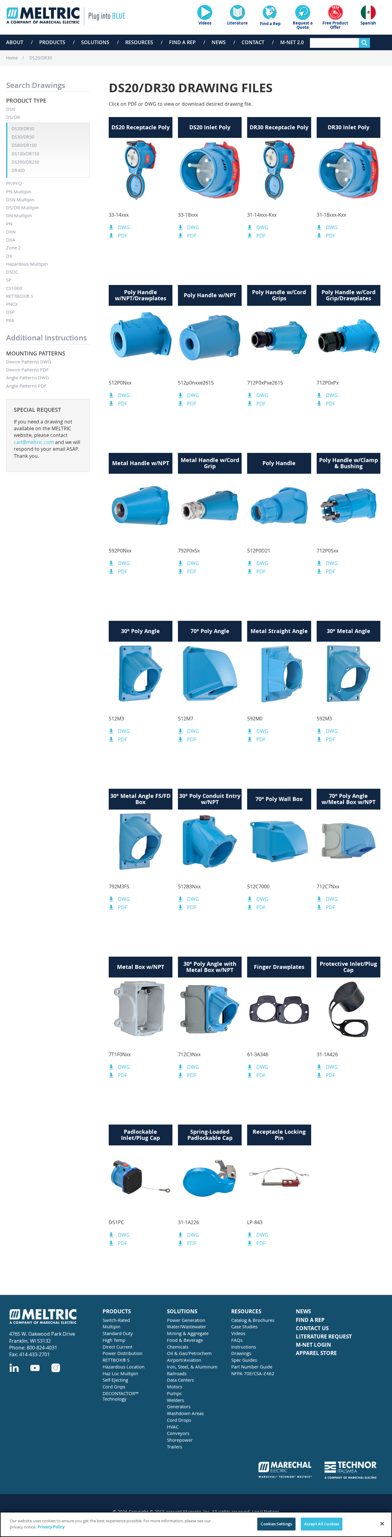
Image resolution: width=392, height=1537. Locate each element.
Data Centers (180, 1380)
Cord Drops (179, 1420)
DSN (10, 109)
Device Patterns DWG (28, 362)
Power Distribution (122, 1353)
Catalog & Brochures (252, 1320)
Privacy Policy (51, 1526)
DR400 (18, 170)
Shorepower (180, 1440)
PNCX (12, 304)
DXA (10, 240)
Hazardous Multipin (27, 264)
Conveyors (178, 1433)
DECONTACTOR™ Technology (121, 1396)
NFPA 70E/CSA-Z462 (252, 1373)
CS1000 (14, 288)
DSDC (12, 272)
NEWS (303, 1312)
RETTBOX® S (19, 296)
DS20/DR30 (40, 58)
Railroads (177, 1373)
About (14, 42)
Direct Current (117, 1346)
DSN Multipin (20, 199)
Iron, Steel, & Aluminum (192, 1366)
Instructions (243, 1346)
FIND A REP (310, 1320)
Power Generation (186, 1320)
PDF (122, 235)
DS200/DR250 (25, 162)
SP (8, 280)
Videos (238, 1333)
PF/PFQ (14, 183)
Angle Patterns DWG (27, 377)
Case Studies (244, 1326)
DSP (10, 312)
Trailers (174, 1446)
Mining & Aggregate (188, 1333)
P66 (10, 320)
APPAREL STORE (316, 1353)
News (219, 42)
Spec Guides (244, 1360)
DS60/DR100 (24, 145)
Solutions (95, 42)
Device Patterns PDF (27, 369)
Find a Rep (182, 42)
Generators (178, 1406)
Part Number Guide (251, 1366)
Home (12, 58)
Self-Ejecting (115, 1380)
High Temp (114, 1340)
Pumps (174, 1393)
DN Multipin (19, 215)
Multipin (111, 1326)
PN (9, 224)
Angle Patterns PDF (26, 386)
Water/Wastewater (186, 1326)
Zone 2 (13, 248)
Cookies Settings (276, 1524)
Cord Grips (114, 1386)
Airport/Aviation (184, 1360)
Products (52, 42)
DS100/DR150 (25, 154)
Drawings (241, 1353)
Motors (174, 1386)
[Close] (382, 1523)
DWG (124, 227)
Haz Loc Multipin (120, 1373)
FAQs (237, 1340)
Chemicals (177, 1346)
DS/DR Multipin (22, 207)
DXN (11, 232)
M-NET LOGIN (313, 1345)
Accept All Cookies (321, 1524)
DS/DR (13, 117)
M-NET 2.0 (292, 42)
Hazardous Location (124, 1366)
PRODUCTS (117, 1312)
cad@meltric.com (34, 442)
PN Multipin (18, 191)
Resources (139, 42)
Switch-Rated (116, 1320)
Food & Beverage (185, 1340)
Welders (175, 1400)
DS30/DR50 (23, 137)
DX (9, 256)
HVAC (173, 1426)
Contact (253, 42)
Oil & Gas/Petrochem (189, 1353)
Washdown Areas (185, 1413)
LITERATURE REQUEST (324, 1337)
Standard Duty (118, 1333)
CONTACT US (312, 1328)
